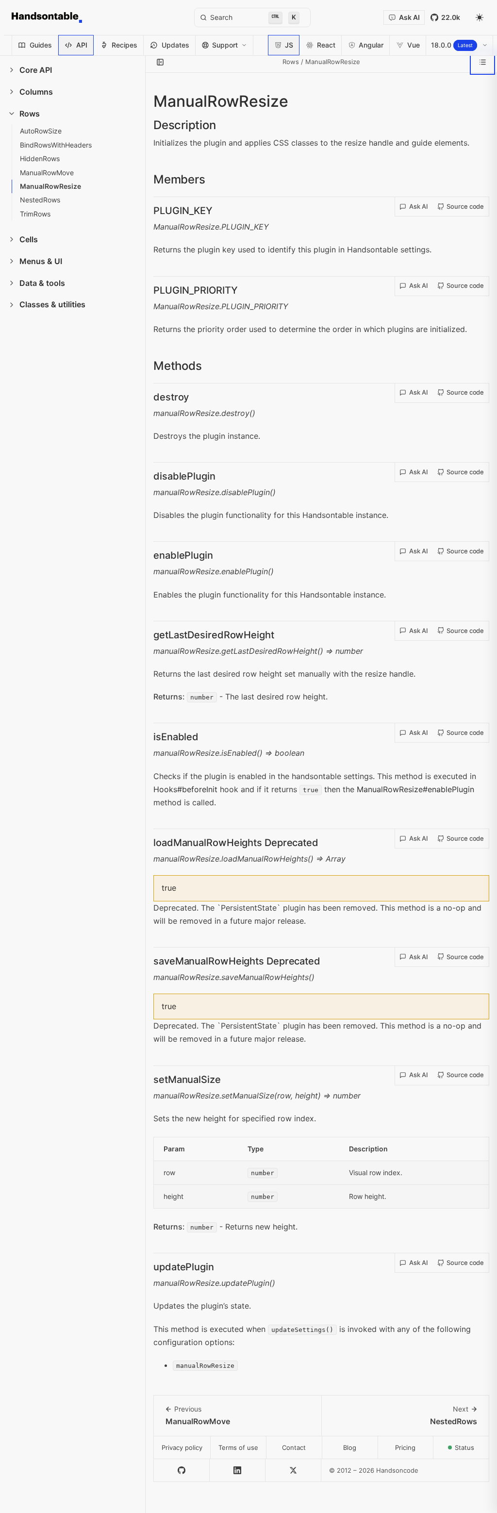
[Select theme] (479, 17)
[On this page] (482, 62)
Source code (465, 206)
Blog (349, 1447)
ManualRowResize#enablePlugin (415, 789)
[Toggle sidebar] (160, 62)
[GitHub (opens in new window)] (182, 1470)
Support (225, 45)
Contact (294, 1447)
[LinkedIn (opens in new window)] (237, 1470)
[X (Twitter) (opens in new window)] (293, 1470)
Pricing (405, 1447)
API (81, 45)
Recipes (124, 45)
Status (472, 1450)
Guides (41, 45)
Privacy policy (182, 1447)
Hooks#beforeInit (185, 789)
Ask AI (418, 206)
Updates (175, 45)
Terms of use (238, 1447)
